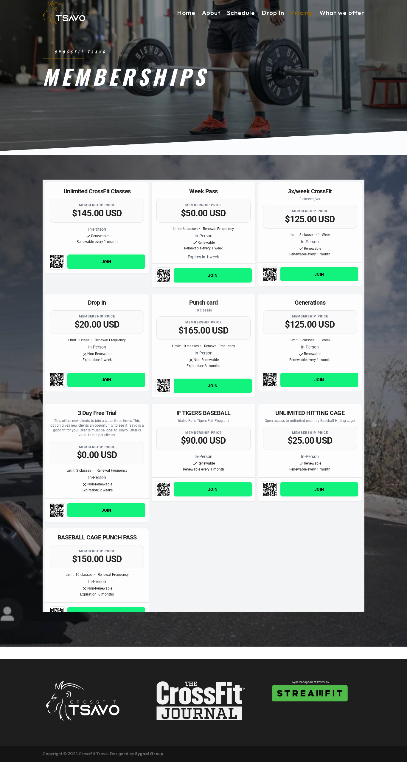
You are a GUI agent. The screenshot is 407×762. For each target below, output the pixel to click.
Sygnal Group (149, 753)
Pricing (302, 12)
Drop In (273, 12)
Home (186, 12)
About (211, 12)
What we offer (341, 12)
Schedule (241, 12)
